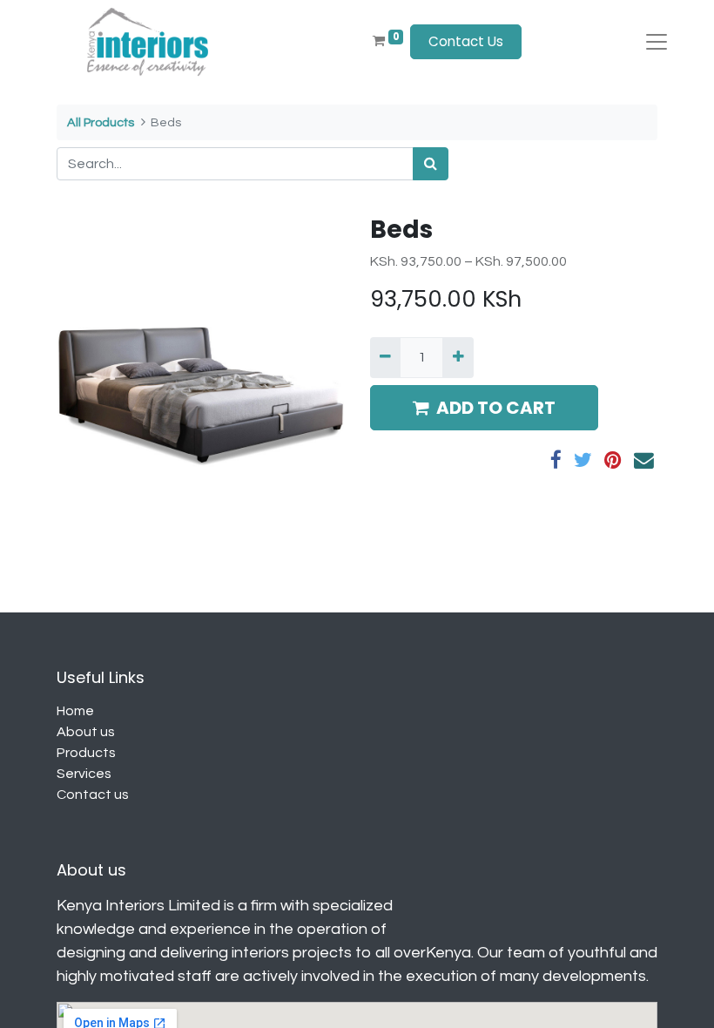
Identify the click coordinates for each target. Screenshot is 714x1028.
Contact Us (465, 41)
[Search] (430, 163)
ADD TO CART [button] (496, 408)
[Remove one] (385, 357)
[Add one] (457, 357)
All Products (100, 122)
